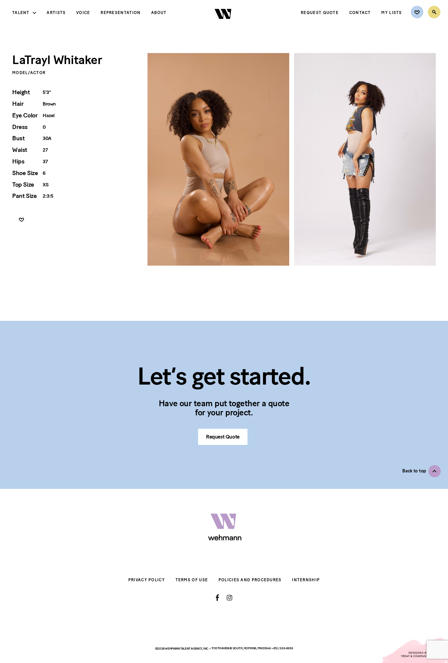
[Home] (223, 24)
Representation (120, 12)
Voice (83, 12)
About (159, 12)
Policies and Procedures (250, 580)
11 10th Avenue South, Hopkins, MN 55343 (242, 648)
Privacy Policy (146, 580)
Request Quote (320, 12)
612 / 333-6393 (283, 648)
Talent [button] (21, 12)
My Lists (391, 12)
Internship (306, 580)
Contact (360, 12)
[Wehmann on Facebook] (217, 597)
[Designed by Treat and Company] (414, 650)
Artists (56, 12)
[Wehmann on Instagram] (229, 597)
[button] (421, 471)
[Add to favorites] (21, 220)
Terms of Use (192, 580)
